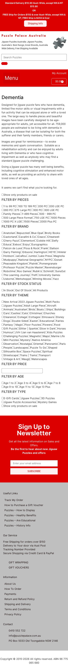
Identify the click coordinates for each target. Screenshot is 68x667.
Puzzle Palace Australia (24, 35)
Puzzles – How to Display (19, 510)
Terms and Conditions (17, 609)
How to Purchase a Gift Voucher (23, 505)
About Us (10, 583)
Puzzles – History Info (17, 525)
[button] (11, 78)
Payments (10, 594)
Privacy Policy (12, 614)
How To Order (12, 588)
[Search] (4, 63)
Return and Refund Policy (19, 599)
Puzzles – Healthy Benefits (20, 515)
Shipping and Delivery (17, 604)
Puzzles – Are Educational (19, 520)
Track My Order (13, 500)
